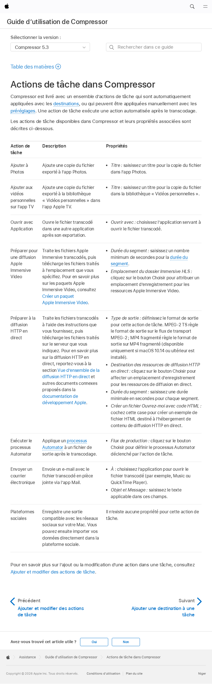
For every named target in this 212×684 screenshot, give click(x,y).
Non (126, 642)
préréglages (22, 111)
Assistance (27, 657)
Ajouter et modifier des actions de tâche (52, 572)
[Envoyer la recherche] (112, 47)
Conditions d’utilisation (103, 673)
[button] (192, 6)
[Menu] (205, 6)
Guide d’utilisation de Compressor (57, 22)
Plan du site (134, 673)
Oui (94, 642)
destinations (66, 103)
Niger (202, 673)
